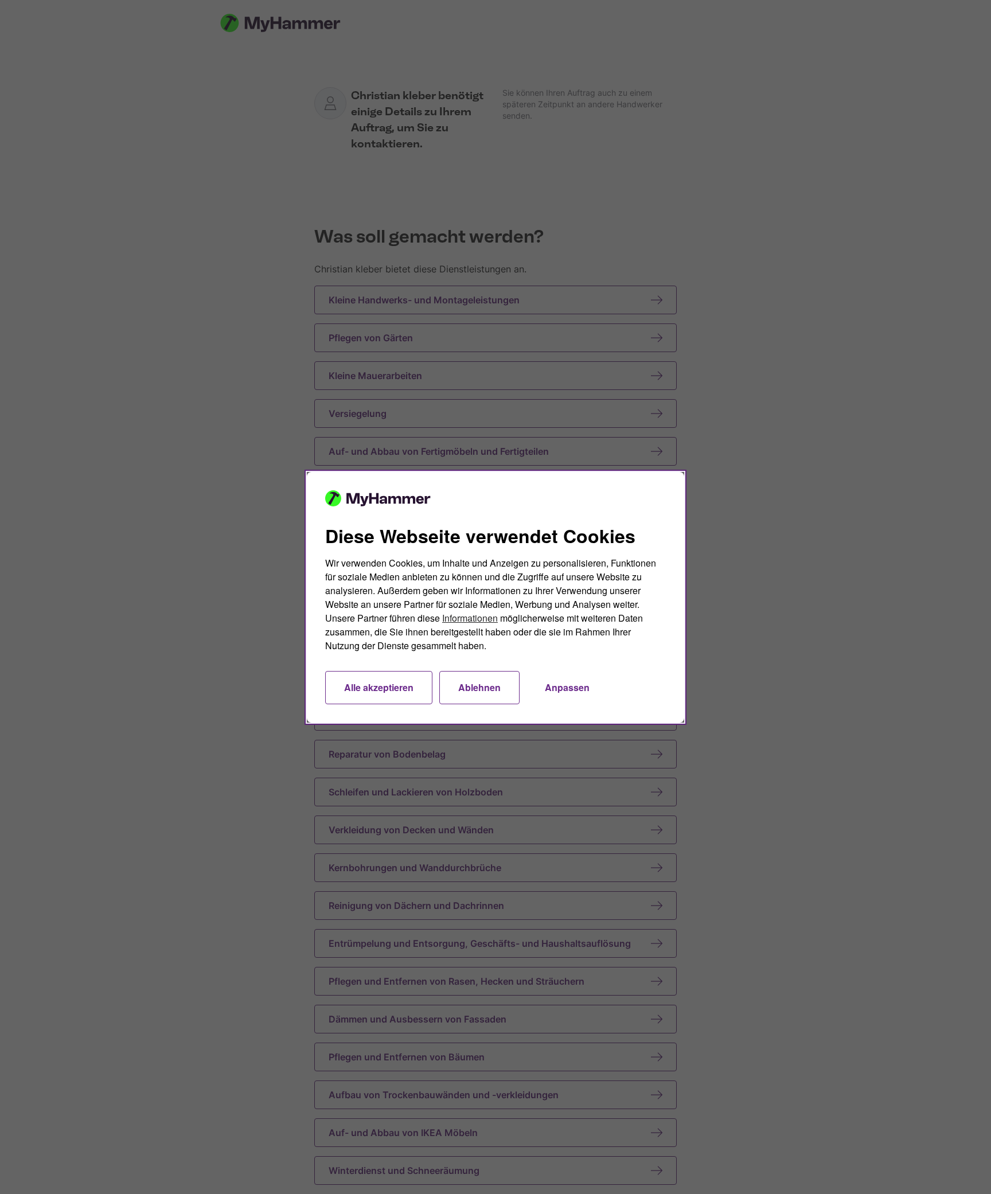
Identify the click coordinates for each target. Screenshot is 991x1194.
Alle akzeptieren (378, 687)
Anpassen (567, 687)
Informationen (470, 618)
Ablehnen (479, 687)
